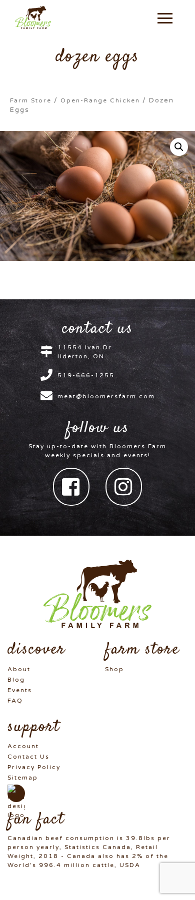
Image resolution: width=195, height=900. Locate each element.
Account (23, 746)
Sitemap (23, 777)
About (19, 669)
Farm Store (31, 100)
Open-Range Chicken (100, 100)
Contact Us (29, 756)
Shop (114, 669)
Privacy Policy (34, 767)
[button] (165, 17)
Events (20, 690)
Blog (16, 679)
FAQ (15, 700)
